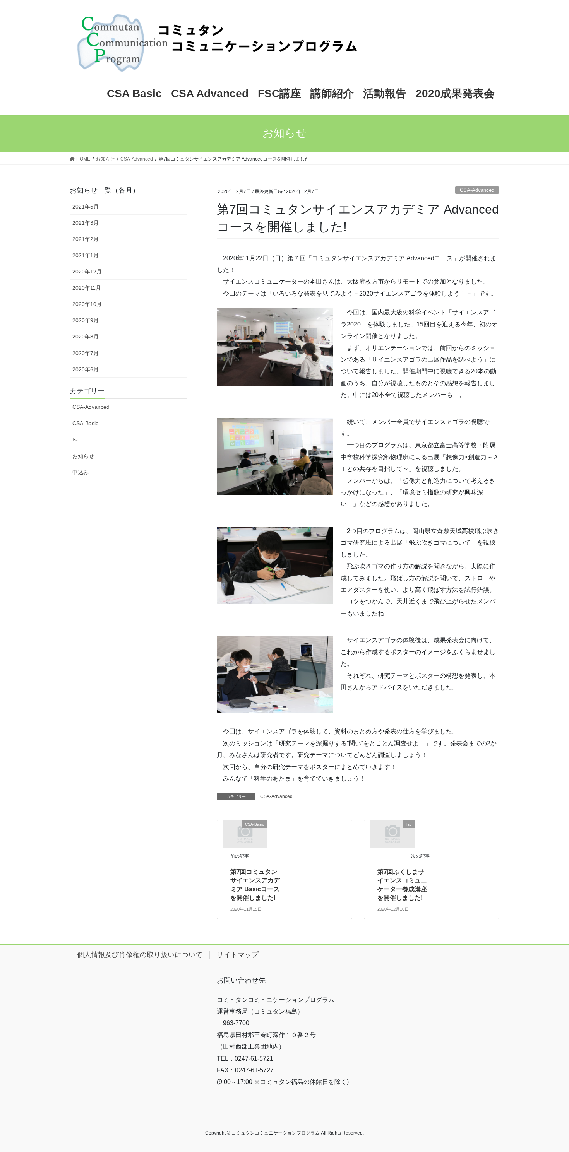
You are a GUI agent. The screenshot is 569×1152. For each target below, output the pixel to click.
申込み (80, 472)
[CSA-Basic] (245, 833)
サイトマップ (238, 955)
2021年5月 (85, 206)
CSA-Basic (85, 423)
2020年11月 (86, 288)
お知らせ (83, 456)
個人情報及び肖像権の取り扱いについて (139, 955)
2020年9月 (85, 320)
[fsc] (392, 833)
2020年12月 (87, 271)
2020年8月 (85, 336)
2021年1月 (85, 255)
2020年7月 (85, 353)
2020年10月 (87, 304)
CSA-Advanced (477, 190)
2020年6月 (85, 369)
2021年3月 (85, 223)
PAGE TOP (548, 1111)
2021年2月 (85, 239)
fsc (75, 439)
